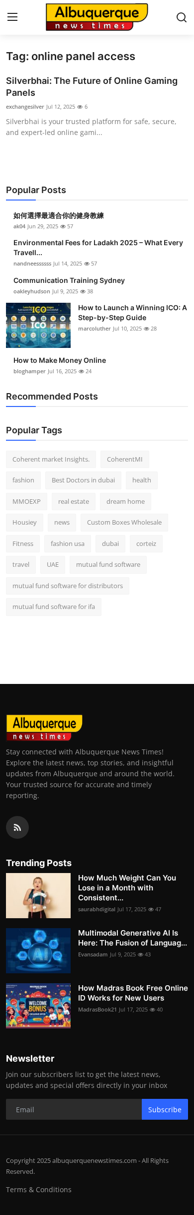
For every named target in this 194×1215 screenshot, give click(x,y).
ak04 (19, 226)
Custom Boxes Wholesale (124, 522)
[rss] (17, 827)
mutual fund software (108, 564)
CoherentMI (125, 459)
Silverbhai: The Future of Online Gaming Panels (92, 86)
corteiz (146, 543)
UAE (53, 564)
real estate (73, 501)
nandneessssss (32, 263)
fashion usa (68, 543)
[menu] (12, 17)
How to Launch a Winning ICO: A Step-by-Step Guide (132, 312)
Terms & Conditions (39, 1189)
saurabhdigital (96, 909)
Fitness (22, 543)
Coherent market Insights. (51, 459)
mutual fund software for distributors (67, 585)
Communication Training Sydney (69, 280)
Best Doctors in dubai (83, 479)
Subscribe (165, 1109)
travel (20, 564)
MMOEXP (26, 501)
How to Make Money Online (59, 360)
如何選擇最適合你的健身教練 (58, 215)
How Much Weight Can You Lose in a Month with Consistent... (127, 887)
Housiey (24, 522)
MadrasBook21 (97, 1009)
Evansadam (93, 954)
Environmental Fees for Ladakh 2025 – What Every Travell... (98, 247)
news (62, 522)
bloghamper (29, 371)
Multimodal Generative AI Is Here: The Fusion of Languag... (132, 937)
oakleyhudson (31, 291)
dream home (125, 501)
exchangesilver (25, 106)
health (141, 479)
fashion (23, 479)
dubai (110, 543)
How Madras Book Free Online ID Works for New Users (133, 993)
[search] (181, 17)
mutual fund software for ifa (53, 606)
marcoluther (94, 328)
